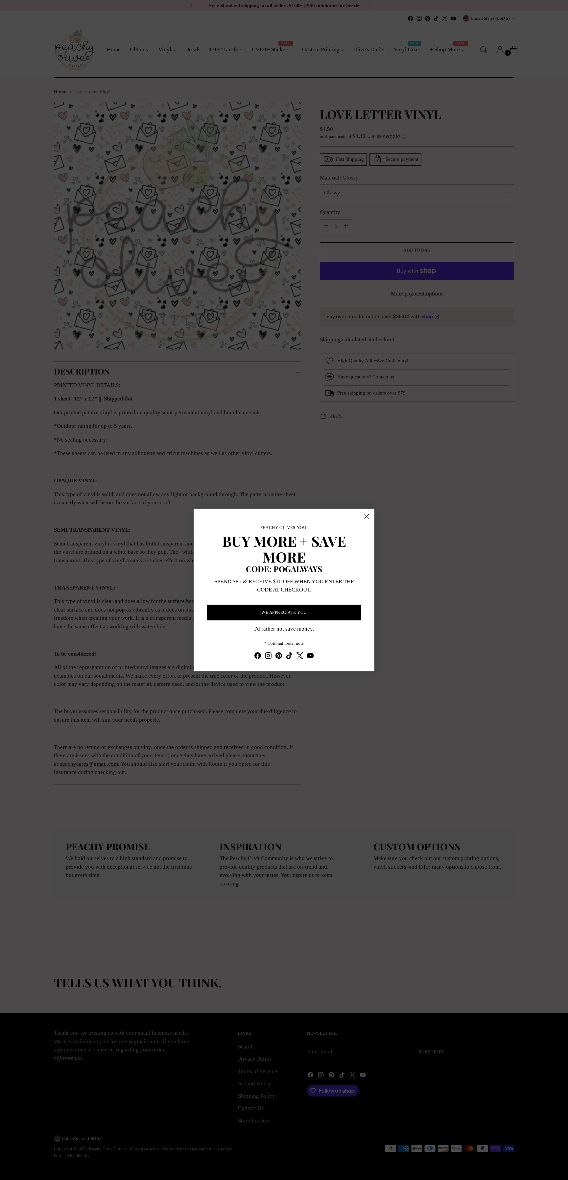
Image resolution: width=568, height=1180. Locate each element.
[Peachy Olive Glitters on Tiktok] (289, 657)
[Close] (367, 516)
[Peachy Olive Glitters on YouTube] (310, 657)
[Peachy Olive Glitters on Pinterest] (279, 657)
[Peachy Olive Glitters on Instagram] (268, 657)
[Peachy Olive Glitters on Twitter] (300, 657)
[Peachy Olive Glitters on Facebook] (258, 657)
